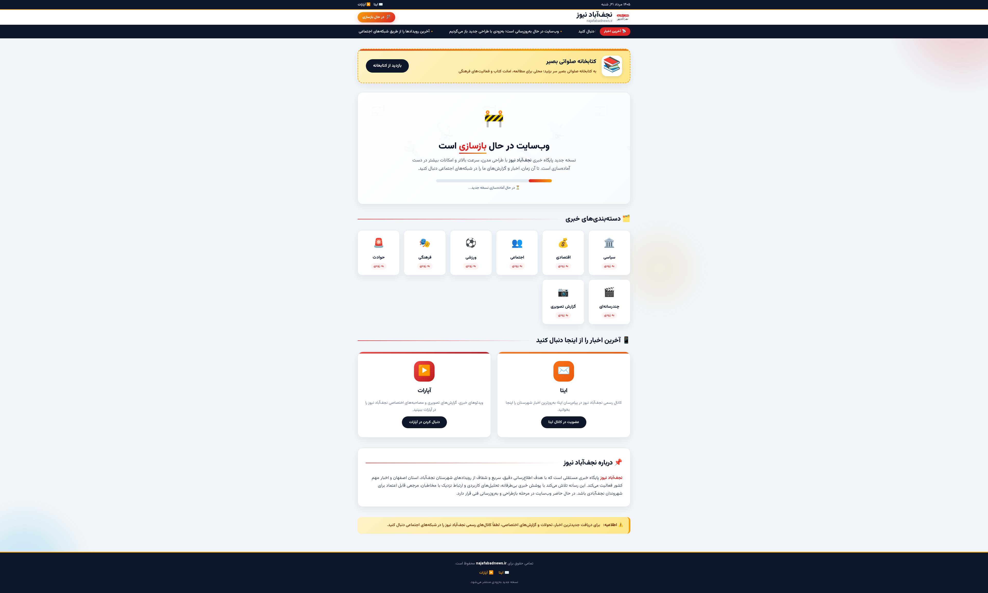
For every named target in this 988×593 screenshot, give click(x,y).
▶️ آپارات (364, 4)
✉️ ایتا (378, 4)
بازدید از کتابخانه (387, 66)
